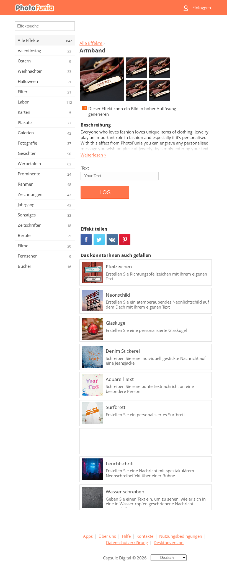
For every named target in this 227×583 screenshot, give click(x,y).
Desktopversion (169, 542)
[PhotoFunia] (92, 7)
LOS (104, 192)
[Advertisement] (144, 29)
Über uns (107, 536)
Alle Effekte (90, 43)
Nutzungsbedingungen (180, 536)
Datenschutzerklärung (127, 542)
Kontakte (144, 536)
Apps (88, 536)
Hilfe (126, 536)
